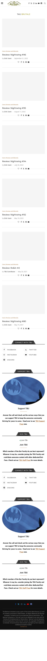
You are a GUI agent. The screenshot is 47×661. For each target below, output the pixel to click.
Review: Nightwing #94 (14, 161)
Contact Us (23, 626)
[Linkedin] (36, 3)
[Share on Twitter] (23, 62)
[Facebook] (15, 604)
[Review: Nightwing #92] (23, 193)
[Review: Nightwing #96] (23, 33)
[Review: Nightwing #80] (23, 299)
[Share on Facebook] (21, 62)
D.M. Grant (7, 58)
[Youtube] (38, 3)
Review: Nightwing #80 (14, 321)
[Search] (45, 3)
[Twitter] (31, 3)
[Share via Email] (28, 62)
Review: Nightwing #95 (14, 108)
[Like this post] (18, 62)
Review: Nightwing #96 (14, 55)
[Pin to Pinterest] (26, 62)
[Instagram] (33, 3)
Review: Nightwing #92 (14, 215)
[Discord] (41, 3)
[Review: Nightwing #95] (23, 86)
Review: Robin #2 (11, 268)
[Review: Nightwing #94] (23, 139)
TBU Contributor (9, 272)
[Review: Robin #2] (23, 246)
